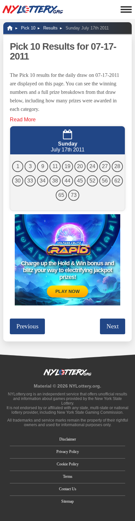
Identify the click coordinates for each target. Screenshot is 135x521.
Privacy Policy (67, 451)
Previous (27, 326)
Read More (23, 119)
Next (112, 326)
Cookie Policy (68, 464)
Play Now (67, 291)
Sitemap (67, 501)
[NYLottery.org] (33, 9)
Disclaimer (67, 439)
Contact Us (67, 489)
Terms (67, 476)
